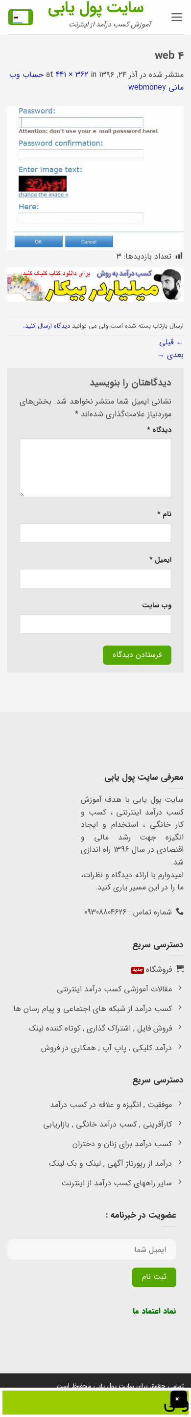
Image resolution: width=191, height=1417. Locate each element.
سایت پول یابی (95, 8)
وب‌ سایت (156, 605)
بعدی (170, 355)
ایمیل (160, 560)
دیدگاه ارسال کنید (47, 326)
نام (164, 514)
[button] (177, 17)
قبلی (171, 342)
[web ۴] (95, 177)
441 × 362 (72, 75)
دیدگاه (159, 430)
